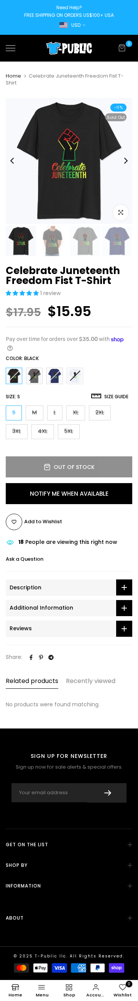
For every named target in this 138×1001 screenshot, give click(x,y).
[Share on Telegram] (51, 657)
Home (13, 76)
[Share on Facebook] (31, 657)
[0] (122, 48)
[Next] (120, 161)
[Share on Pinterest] (41, 657)
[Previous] (17, 161)
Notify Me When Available (69, 494)
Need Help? (69, 7)
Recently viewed (90, 681)
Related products (32, 681)
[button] (23, 293)
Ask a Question (24, 559)
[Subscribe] (107, 793)
